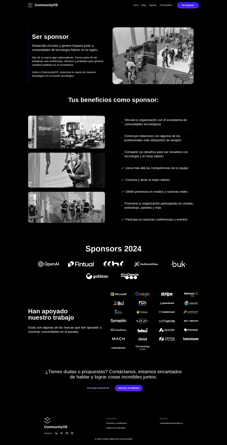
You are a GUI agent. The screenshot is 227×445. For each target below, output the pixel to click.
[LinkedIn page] (56, 433)
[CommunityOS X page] (62, 433)
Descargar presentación (98, 388)
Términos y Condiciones (116, 423)
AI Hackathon (166, 5)
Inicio (136, 5)
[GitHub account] (67, 433)
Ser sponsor (188, 5)
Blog (144, 5)
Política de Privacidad (115, 428)
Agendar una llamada (128, 388)
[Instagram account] (72, 433)
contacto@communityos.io (171, 423)
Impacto (153, 5)
